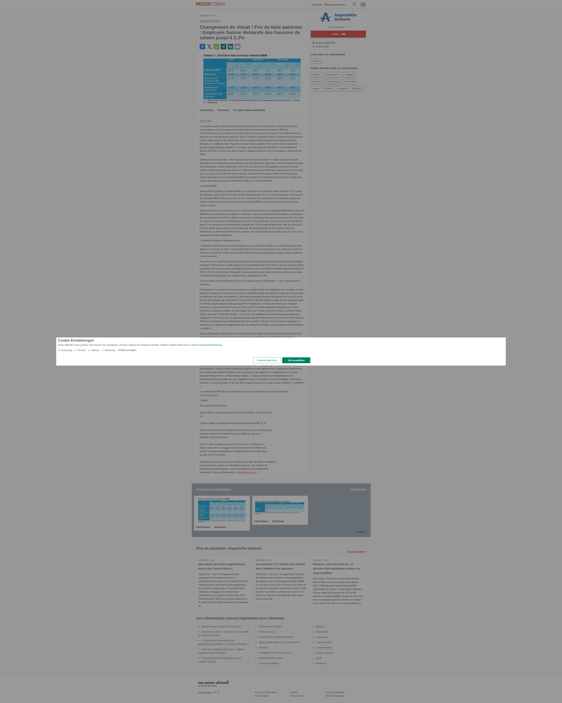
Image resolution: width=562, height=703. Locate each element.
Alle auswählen (296, 360)
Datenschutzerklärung (210, 345)
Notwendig (66, 350)
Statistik (95, 350)
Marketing (110, 350)
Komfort (82, 350)
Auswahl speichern (267, 360)
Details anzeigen (127, 350)
